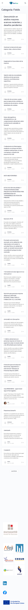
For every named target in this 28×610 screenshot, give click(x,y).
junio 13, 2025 (10, 443)
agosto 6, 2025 (11, 403)
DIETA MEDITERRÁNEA (10, 175)
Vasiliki (9, 263)
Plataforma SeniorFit (10, 410)
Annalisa (9, 38)
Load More (14, 471)
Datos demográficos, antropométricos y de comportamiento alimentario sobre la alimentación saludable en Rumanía (14, 121)
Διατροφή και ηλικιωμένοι (11, 319)
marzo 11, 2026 (10, 40)
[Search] (25, 3)
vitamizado (7, 430)
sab (8, 402)
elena (8, 441)
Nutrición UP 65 (8, 219)
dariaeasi (9, 422)
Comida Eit (7, 450)
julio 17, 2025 (10, 423)
